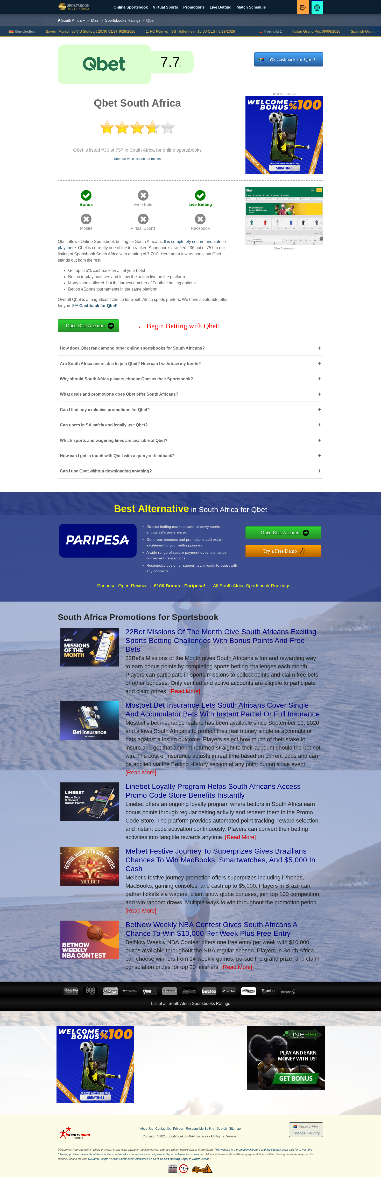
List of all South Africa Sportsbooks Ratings (190, 1003)
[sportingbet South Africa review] (169, 993)
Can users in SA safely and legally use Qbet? (190, 425)
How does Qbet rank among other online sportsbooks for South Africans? (190, 348)
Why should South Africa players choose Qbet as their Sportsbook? (190, 379)
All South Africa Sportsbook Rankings (251, 585)
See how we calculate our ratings (137, 159)
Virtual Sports (165, 7)
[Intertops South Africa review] (248, 993)
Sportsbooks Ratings (122, 20)
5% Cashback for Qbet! (292, 59)
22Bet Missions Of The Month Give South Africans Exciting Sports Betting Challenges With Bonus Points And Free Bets (220, 640)
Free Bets (143, 204)
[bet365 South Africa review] (209, 993)
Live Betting (220, 7)
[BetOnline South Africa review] (189, 993)
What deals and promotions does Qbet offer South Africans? (190, 394)
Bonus (86, 204)
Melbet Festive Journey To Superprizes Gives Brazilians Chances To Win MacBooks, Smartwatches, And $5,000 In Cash (220, 860)
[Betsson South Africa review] (288, 993)
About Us (146, 1128)
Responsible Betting (200, 1128)
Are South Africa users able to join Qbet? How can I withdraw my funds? (190, 363)
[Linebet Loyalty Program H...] (89, 819)
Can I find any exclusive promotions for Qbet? (190, 409)
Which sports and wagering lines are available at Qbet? (190, 440)
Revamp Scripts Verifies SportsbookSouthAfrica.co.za (122, 1158)
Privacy (178, 1128)
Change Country (306, 1133)
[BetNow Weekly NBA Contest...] (89, 957)
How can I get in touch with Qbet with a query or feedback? (190, 456)
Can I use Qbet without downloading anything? (190, 471)
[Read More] (184, 691)
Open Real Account (85, 325)
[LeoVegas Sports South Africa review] (110, 993)
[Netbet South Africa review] (150, 993)
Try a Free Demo (280, 551)
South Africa (71, 20)
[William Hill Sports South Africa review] (71, 993)
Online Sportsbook (131, 7)
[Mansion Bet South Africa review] (130, 993)
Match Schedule (251, 7)
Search (222, 1128)
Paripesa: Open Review (121, 585)
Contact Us (163, 1128)
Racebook (200, 228)
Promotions (193, 7)
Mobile (86, 228)
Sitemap (235, 1128)
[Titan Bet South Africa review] (268, 993)
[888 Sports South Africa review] (90, 993)
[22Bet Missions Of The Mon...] (89, 664)
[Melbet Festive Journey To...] (89, 884)
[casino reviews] (74, 1138)
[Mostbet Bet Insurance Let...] (89, 738)
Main (95, 20)
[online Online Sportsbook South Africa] (74, 10)
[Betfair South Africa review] (229, 993)
